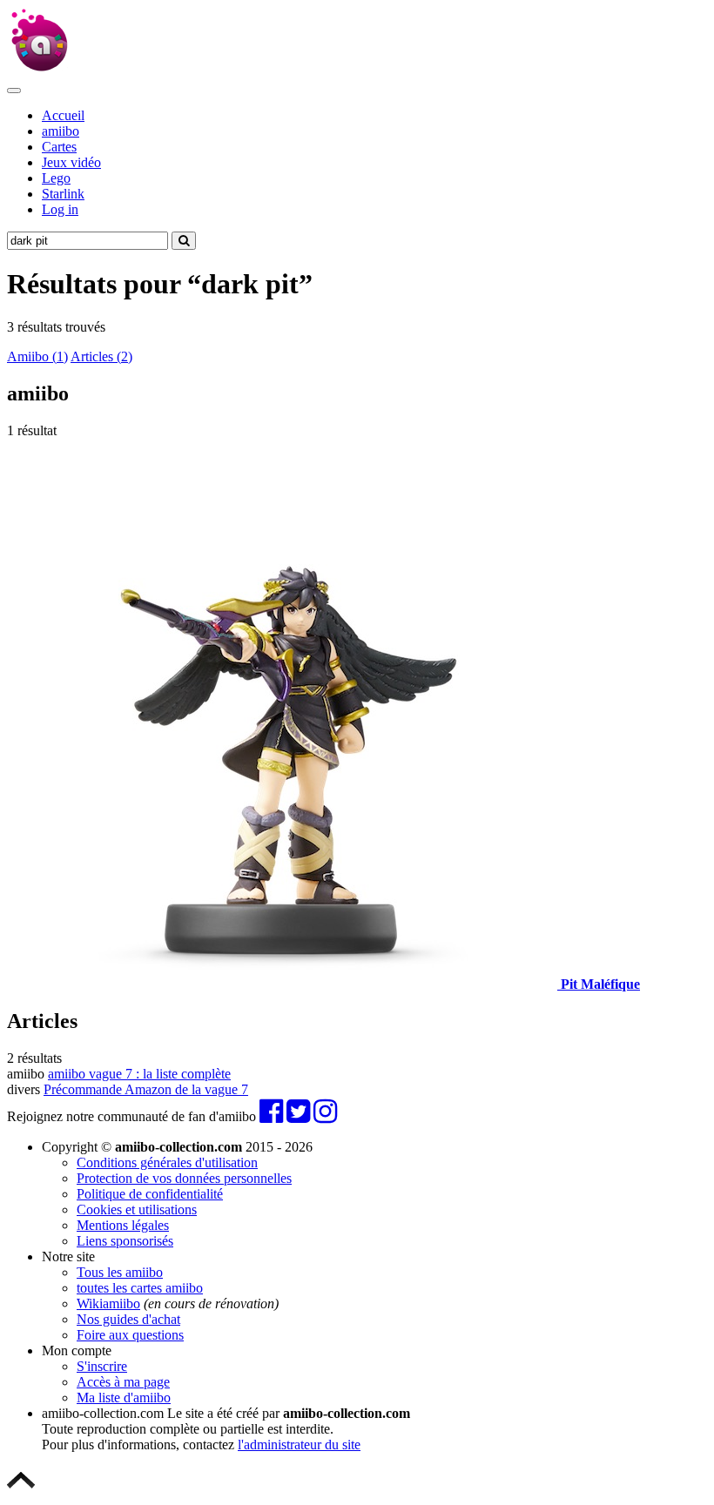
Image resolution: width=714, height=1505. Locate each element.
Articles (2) (101, 356)
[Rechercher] (184, 241)
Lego (56, 178)
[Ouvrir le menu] (14, 90)
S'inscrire (102, 1366)
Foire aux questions (130, 1334)
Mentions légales (123, 1225)
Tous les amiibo (120, 1272)
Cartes (59, 146)
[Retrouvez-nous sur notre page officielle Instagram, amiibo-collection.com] (325, 1116)
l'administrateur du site (299, 1444)
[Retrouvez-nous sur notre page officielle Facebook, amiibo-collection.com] (271, 1116)
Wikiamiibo (108, 1303)
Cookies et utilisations (137, 1209)
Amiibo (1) (37, 356)
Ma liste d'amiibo (124, 1397)
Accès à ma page (123, 1381)
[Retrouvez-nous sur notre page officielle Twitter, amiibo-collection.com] (298, 1116)
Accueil (63, 115)
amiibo (60, 131)
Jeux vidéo (71, 162)
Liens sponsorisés (125, 1240)
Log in (60, 209)
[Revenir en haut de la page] (21, 1489)
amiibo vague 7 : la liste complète (139, 1073)
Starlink (63, 193)
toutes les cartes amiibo (140, 1287)
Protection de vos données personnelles (184, 1178)
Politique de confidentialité (150, 1193)
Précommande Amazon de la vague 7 (146, 1089)
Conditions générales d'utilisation (167, 1162)
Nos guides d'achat (128, 1319)
